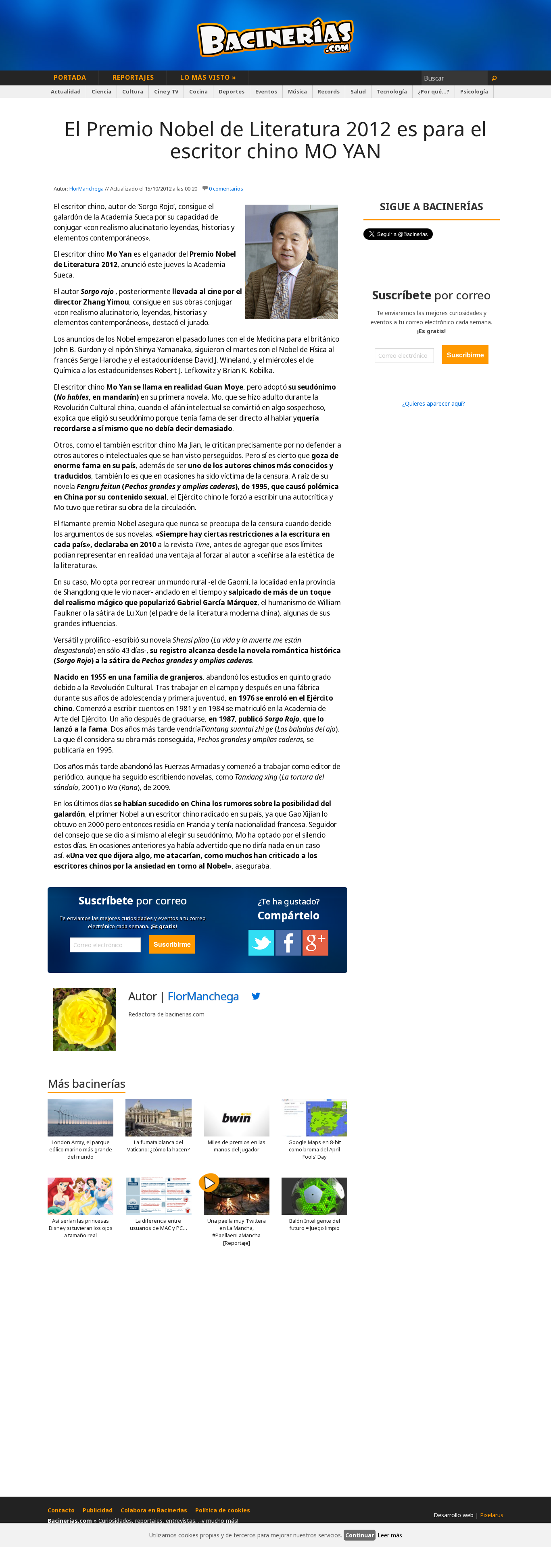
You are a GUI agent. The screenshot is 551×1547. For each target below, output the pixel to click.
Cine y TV (166, 91)
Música (297, 91)
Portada (70, 77)
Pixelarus (491, 1515)
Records (329, 91)
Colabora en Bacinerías (154, 1510)
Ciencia (101, 91)
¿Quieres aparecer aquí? (433, 403)
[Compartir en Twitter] (261, 953)
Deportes (231, 91)
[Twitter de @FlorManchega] (256, 998)
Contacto (61, 1510)
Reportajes (133, 77)
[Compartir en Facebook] (288, 953)
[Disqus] (197, 1374)
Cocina (198, 91)
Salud (358, 91)
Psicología (474, 91)
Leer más (390, 1535)
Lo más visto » (208, 77)
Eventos (266, 91)
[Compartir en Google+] (315, 953)
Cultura (132, 91)
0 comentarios (226, 188)
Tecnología (392, 91)
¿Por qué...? (433, 91)
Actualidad (66, 91)
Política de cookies (222, 1510)
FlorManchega (86, 188)
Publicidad (98, 1510)
